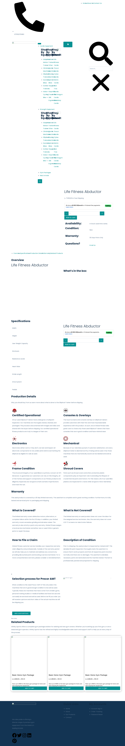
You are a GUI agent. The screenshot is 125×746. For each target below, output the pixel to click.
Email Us (92, 245)
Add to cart (70, 217)
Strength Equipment (47, 109)
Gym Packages (45, 173)
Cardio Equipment (46, 46)
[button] (67, 44)
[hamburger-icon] (39, 43)
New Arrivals (44, 175)
